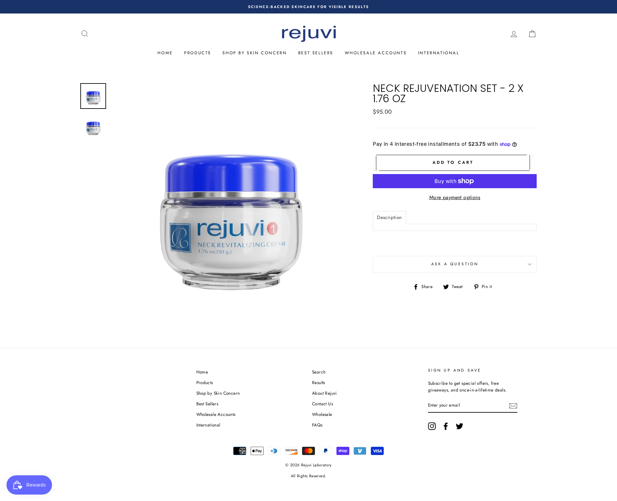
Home (165, 53)
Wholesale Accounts (376, 53)
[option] (308, 6)
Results (318, 382)
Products (197, 53)
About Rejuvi (324, 393)
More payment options (454, 197)
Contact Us (322, 403)
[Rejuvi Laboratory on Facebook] (446, 426)
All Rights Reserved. (308, 476)
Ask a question (454, 264)
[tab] (389, 217)
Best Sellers (315, 53)
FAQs (317, 425)
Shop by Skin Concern (254, 53)
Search (319, 372)
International (439, 53)
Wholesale (322, 414)
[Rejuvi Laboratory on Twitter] (459, 426)
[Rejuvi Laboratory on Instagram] (432, 426)
